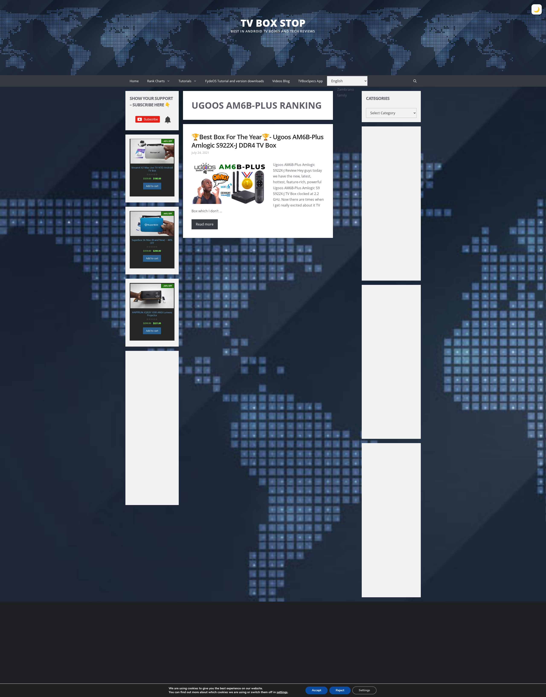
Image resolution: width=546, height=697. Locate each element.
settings (282, 692)
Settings (364, 690)
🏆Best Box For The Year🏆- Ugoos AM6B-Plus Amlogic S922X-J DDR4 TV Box (258, 140)
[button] (415, 81)
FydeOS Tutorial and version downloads (234, 81)
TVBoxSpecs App (310, 81)
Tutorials (185, 81)
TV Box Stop (273, 22)
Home (134, 81)
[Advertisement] (273, 46)
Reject (340, 690)
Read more (204, 224)
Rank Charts (156, 81)
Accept (316, 690)
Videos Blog (281, 81)
